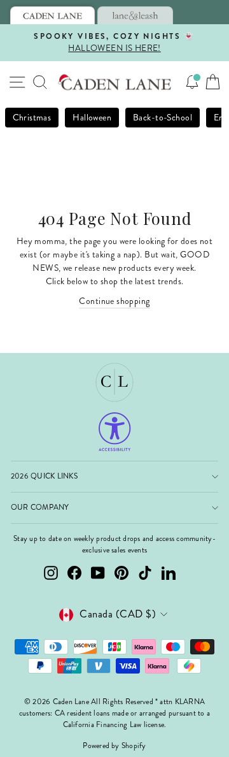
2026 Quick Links (44, 476)
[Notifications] (192, 82)
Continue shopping (114, 301)
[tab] (52, 15)
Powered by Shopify (114, 745)
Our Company (40, 507)
